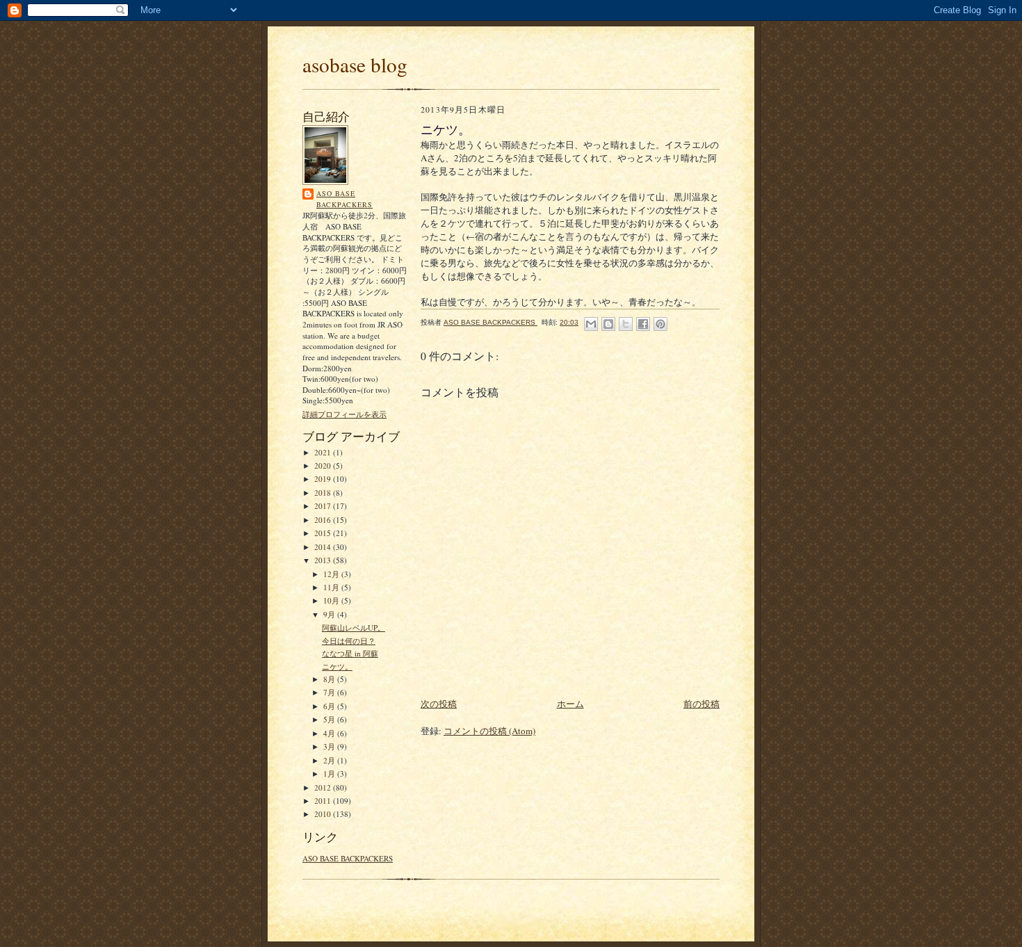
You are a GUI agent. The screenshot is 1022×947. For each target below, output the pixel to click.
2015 (323, 533)
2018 (323, 492)
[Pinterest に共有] (660, 324)
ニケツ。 (337, 666)
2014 (323, 547)
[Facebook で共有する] (643, 324)
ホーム (570, 703)
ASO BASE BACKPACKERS (344, 198)
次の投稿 (439, 703)
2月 (330, 760)
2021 (323, 452)
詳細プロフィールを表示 (344, 414)
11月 (332, 587)
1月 (330, 773)
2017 (323, 506)
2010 (323, 814)
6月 (330, 706)
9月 (330, 614)
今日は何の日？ (348, 641)
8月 (330, 679)
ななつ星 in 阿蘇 (350, 653)
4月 (330, 733)
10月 (332, 600)
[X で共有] (626, 324)
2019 (323, 479)
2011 (323, 800)
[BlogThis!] (608, 324)
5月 (330, 719)
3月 (330, 746)
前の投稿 (701, 703)
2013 (323, 560)
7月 (330, 692)
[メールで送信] (591, 324)
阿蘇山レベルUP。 (353, 627)
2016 (323, 520)
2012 (323, 787)
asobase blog (354, 64)
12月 (332, 574)
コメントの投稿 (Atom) (489, 731)
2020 (323, 465)
